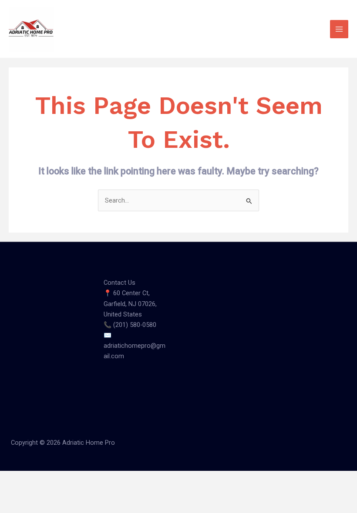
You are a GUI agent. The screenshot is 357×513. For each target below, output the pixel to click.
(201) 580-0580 (134, 325)
